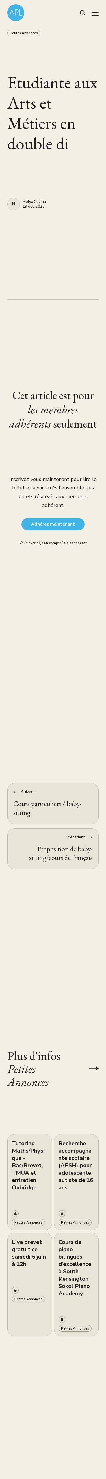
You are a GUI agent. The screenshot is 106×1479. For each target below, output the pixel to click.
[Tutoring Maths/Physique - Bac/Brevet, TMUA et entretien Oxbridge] (30, 1182)
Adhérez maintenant (53, 524)
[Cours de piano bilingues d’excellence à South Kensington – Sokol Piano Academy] (76, 1284)
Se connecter (75, 543)
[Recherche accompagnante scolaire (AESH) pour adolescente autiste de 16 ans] (76, 1182)
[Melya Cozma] (14, 204)
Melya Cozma (34, 202)
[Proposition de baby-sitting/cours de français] (53, 849)
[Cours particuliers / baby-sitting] (53, 803)
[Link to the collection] (88, 1068)
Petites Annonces (24, 33)
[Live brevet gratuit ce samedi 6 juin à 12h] (30, 1284)
